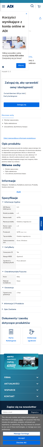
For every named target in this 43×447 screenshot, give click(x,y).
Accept (21, 438)
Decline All (21, 442)
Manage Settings (21, 433)
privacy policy (18, 420)
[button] (41, 223)
